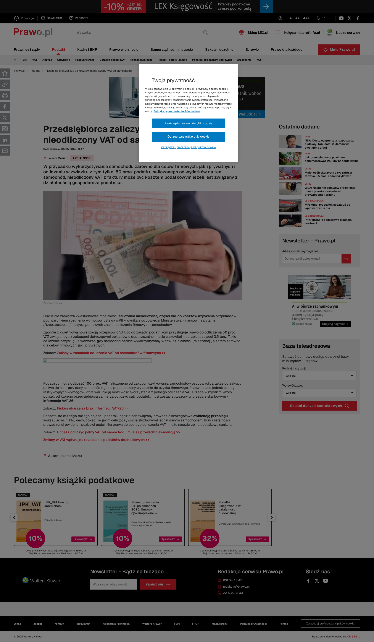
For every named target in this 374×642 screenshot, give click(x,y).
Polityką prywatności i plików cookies (177, 111)
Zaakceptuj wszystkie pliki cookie (188, 123)
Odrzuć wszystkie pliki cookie (189, 136)
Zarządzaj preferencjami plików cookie (188, 147)
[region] (188, 113)
